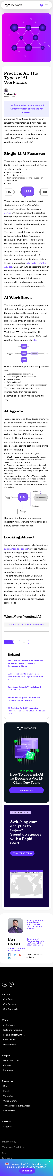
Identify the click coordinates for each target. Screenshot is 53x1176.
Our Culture (9, 1004)
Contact (6, 1121)
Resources (7, 1081)
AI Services (9, 1025)
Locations (8, 1070)
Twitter (15, 954)
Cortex (7, 212)
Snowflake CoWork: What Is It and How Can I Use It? (24, 688)
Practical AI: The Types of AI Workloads (26, 624)
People (6, 1055)
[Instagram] (11, 986)
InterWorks (14, 5)
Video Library (10, 1100)
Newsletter (9, 1110)
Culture (6, 994)
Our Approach (10, 1009)
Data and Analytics (12, 1029)
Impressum (7, 1158)
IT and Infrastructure (14, 1034)
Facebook (9, 954)
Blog (5, 1086)
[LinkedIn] (5, 986)
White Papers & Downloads (17, 1105)
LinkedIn (9, 958)
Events (6, 1091)
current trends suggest (16, 548)
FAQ (4, 1152)
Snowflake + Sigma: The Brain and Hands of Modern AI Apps (24, 699)
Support (7, 1126)
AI (16, 642)
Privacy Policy (9, 1141)
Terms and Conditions (13, 1147)
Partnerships (9, 1044)
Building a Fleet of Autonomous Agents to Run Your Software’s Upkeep (35, 925)
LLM (24, 642)
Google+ (20, 955)
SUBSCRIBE (27, 1171)
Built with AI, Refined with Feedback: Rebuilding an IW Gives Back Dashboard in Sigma (25, 663)
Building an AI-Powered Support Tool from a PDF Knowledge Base (35, 942)
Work (5, 1020)
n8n (35, 340)
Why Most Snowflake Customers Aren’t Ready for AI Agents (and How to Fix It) (25, 677)
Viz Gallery (8, 1096)
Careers (7, 1065)
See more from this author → (34, 955)
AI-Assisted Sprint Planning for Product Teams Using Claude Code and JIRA (26, 711)
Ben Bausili (9, 94)
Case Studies (10, 1039)
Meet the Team (11, 1060)
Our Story (8, 999)
